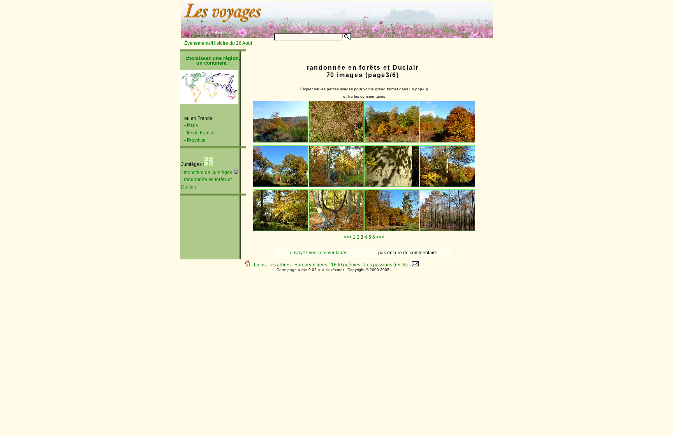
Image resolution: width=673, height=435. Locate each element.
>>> (380, 237)
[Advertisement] (396, 14)
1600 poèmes (345, 265)
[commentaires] (236, 172)
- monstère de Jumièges (206, 172)
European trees (310, 265)
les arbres (280, 265)
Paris (192, 125)
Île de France (201, 133)
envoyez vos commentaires (318, 252)
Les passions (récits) (386, 265)
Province (196, 140)
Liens (260, 265)
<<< (348, 237)
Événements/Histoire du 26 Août (218, 43)
